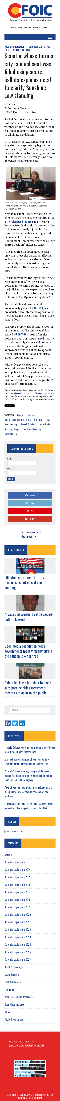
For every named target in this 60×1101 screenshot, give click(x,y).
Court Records (11, 975)
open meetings (11, 424)
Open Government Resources (18, 997)
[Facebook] (8, 723)
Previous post (33, 532)
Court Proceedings (13, 967)
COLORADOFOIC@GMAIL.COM (30, 1045)
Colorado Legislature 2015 (17, 877)
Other (7, 1012)
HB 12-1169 (20, 334)
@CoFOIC (18, 393)
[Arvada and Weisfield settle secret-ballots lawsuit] (30, 608)
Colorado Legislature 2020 (17, 915)
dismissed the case (22, 222)
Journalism (9, 989)
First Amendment (13, 982)
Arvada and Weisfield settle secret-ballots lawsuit (28, 616)
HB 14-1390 (36, 308)
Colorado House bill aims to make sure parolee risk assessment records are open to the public (27, 687)
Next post (27, 536)
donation (51, 399)
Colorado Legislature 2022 (17, 929)
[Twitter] (15, 723)
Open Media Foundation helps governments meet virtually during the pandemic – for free (28, 651)
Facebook (38, 393)
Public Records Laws (14, 1019)
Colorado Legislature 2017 (17, 892)
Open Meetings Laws (21, 50)
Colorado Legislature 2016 (17, 885)
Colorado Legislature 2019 (17, 907)
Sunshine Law (10, 433)
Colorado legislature (14, 419)
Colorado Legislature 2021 (17, 922)
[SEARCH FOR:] (30, 710)
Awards (8, 855)
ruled (41, 338)
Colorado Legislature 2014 (17, 870)
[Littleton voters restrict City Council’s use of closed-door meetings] (30, 572)
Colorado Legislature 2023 (17, 937)
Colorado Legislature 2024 (17, 944)
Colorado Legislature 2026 (17, 959)
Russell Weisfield (28, 424)
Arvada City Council (26, 415)
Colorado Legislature (14, 46)
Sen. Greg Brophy (12, 429)
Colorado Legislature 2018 (17, 900)
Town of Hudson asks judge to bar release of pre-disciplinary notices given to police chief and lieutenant (28, 792)
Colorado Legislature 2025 (17, 952)
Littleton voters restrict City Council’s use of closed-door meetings (24, 582)
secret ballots (45, 424)
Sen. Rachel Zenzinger (33, 429)
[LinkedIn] (22, 723)
